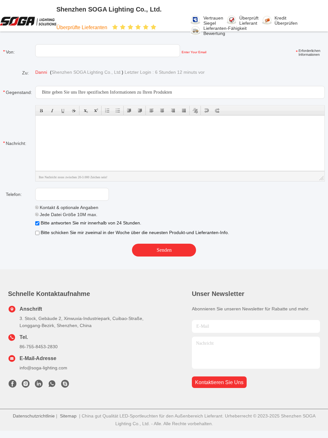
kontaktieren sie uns (219, 382)
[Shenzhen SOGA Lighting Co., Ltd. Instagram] (25, 385)
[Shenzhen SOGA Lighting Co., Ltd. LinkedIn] (38, 385)
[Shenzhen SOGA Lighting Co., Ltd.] (28, 21)
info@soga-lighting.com (43, 367)
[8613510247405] (51, 385)
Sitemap (68, 415)
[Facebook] (12, 385)
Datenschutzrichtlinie (34, 415)
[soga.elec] (65, 385)
